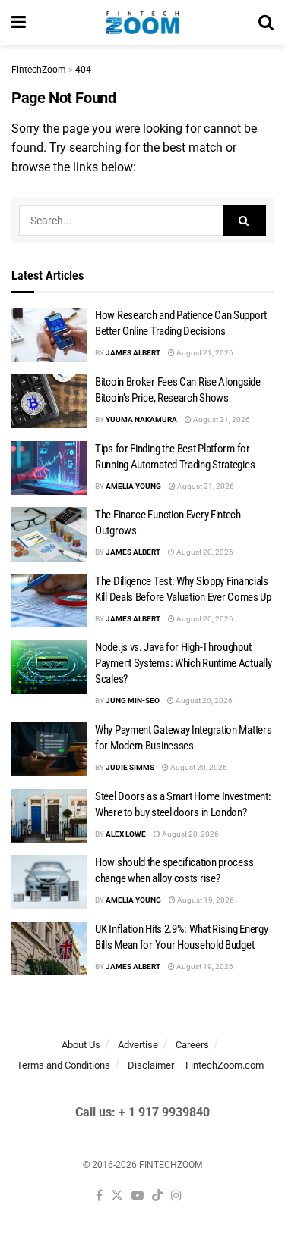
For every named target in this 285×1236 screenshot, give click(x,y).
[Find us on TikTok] (157, 1196)
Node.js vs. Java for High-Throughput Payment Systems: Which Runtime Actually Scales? (183, 663)
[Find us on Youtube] (137, 1196)
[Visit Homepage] (142, 23)
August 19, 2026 (205, 900)
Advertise (138, 1044)
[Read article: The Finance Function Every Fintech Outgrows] (49, 534)
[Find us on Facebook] (99, 1196)
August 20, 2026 (204, 552)
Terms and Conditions (63, 1065)
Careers (192, 1044)
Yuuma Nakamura (141, 419)
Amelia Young (133, 486)
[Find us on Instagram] (176, 1196)
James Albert (133, 353)
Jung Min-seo (133, 700)
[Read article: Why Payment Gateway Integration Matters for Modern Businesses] (49, 749)
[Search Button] (266, 22)
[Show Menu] (18, 22)
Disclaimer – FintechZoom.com (196, 1065)
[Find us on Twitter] (117, 1196)
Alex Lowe (126, 834)
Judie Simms (130, 767)
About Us (81, 1044)
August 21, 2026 (204, 353)
